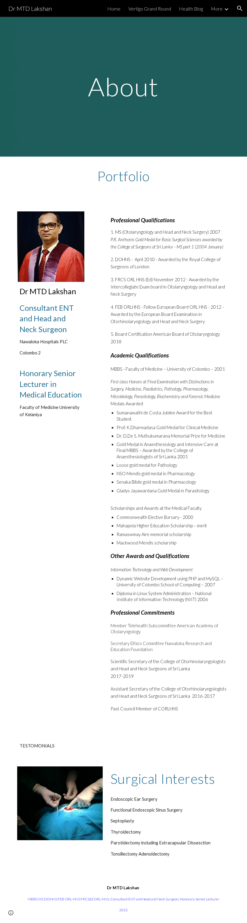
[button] (240, 8)
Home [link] (113, 8)
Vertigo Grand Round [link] (149, 8)
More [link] (217, 8)
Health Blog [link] (191, 8)
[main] (124, 86)
